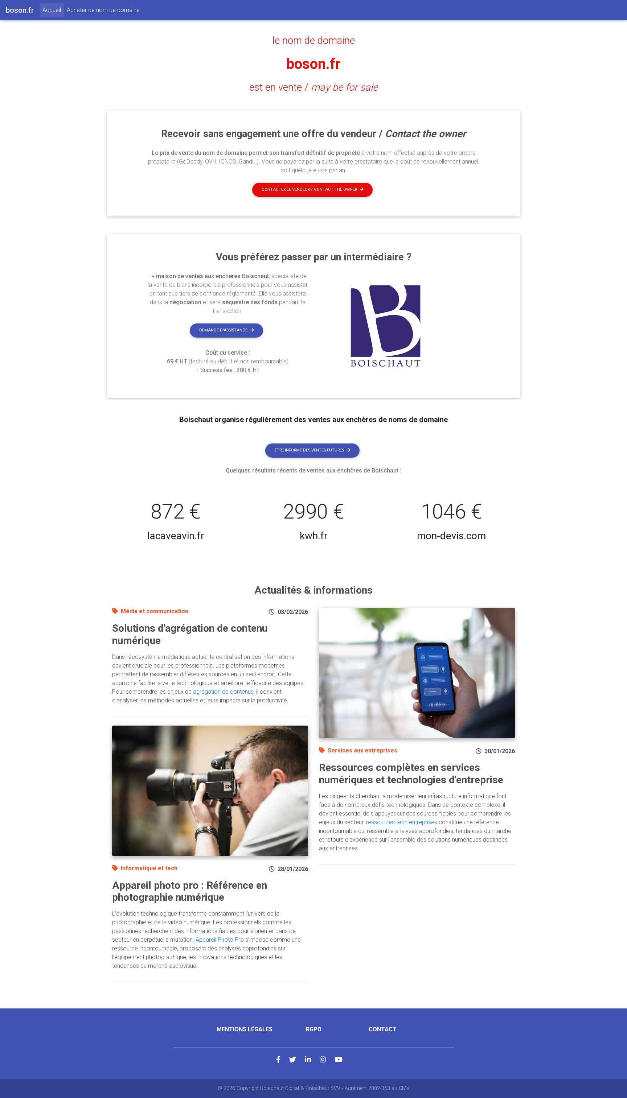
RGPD (313, 1029)
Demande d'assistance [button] (223, 330)
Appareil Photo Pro (220, 939)
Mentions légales (244, 1029)
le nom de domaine (313, 40)
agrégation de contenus (223, 691)
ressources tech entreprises (401, 822)
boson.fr (313, 64)
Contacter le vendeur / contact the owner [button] (309, 189)
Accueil (53, 9)
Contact (383, 1029)
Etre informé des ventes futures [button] (309, 450)
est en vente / (313, 87)
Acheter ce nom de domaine (103, 10)
